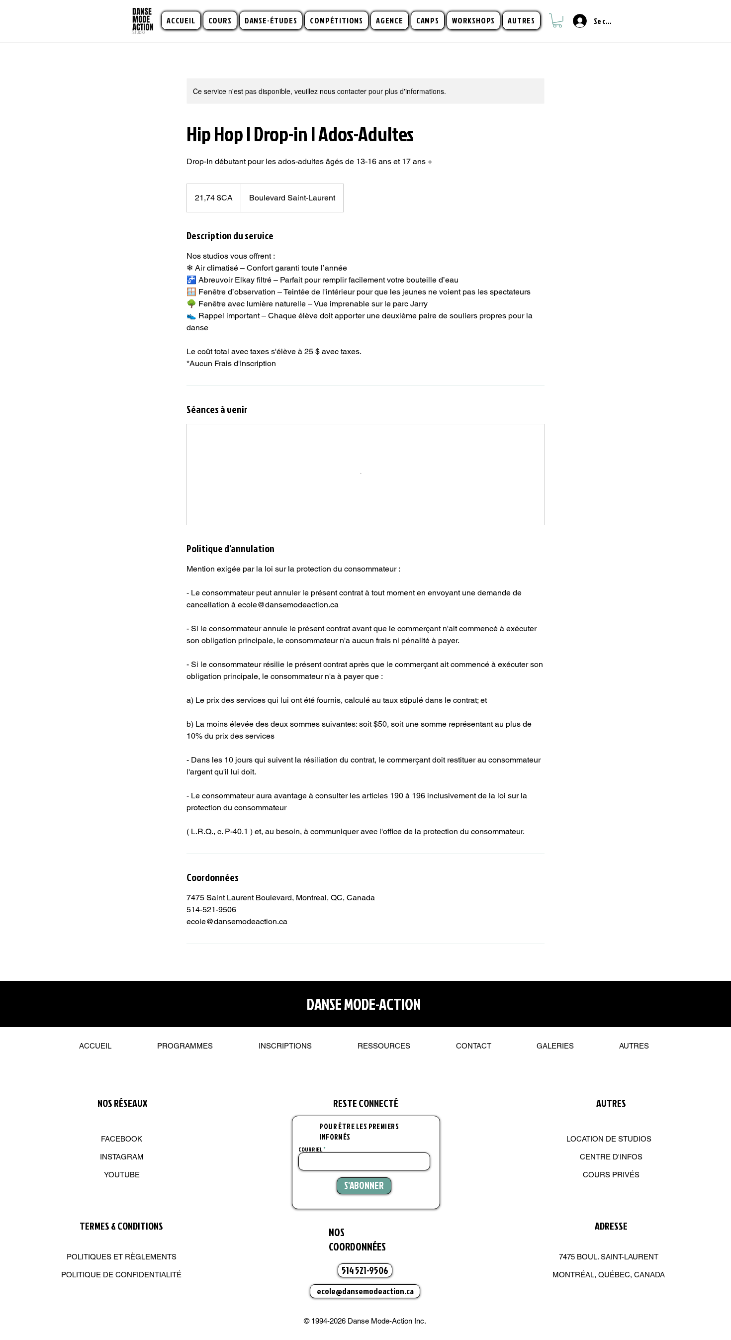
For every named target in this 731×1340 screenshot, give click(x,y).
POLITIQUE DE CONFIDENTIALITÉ (121, 1274)
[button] (220, 20)
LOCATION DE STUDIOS (608, 1139)
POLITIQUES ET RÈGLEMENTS (122, 1256)
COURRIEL (310, 1149)
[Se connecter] (574, 21)
